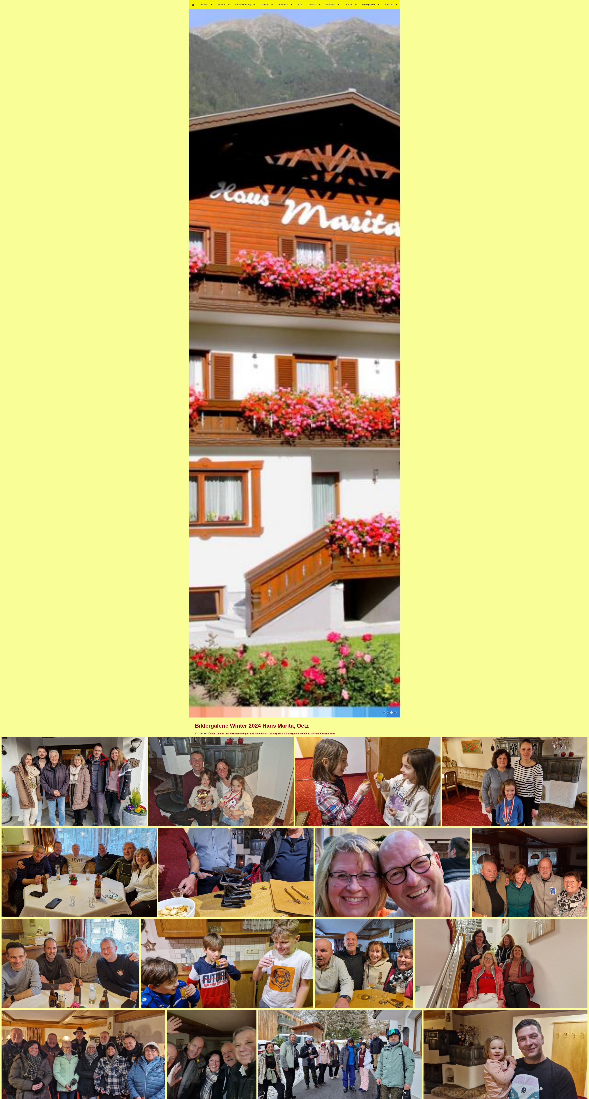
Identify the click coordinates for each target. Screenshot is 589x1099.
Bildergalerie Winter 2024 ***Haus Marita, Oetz (310, 733)
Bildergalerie (276, 733)
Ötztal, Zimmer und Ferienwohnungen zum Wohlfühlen (237, 733)
